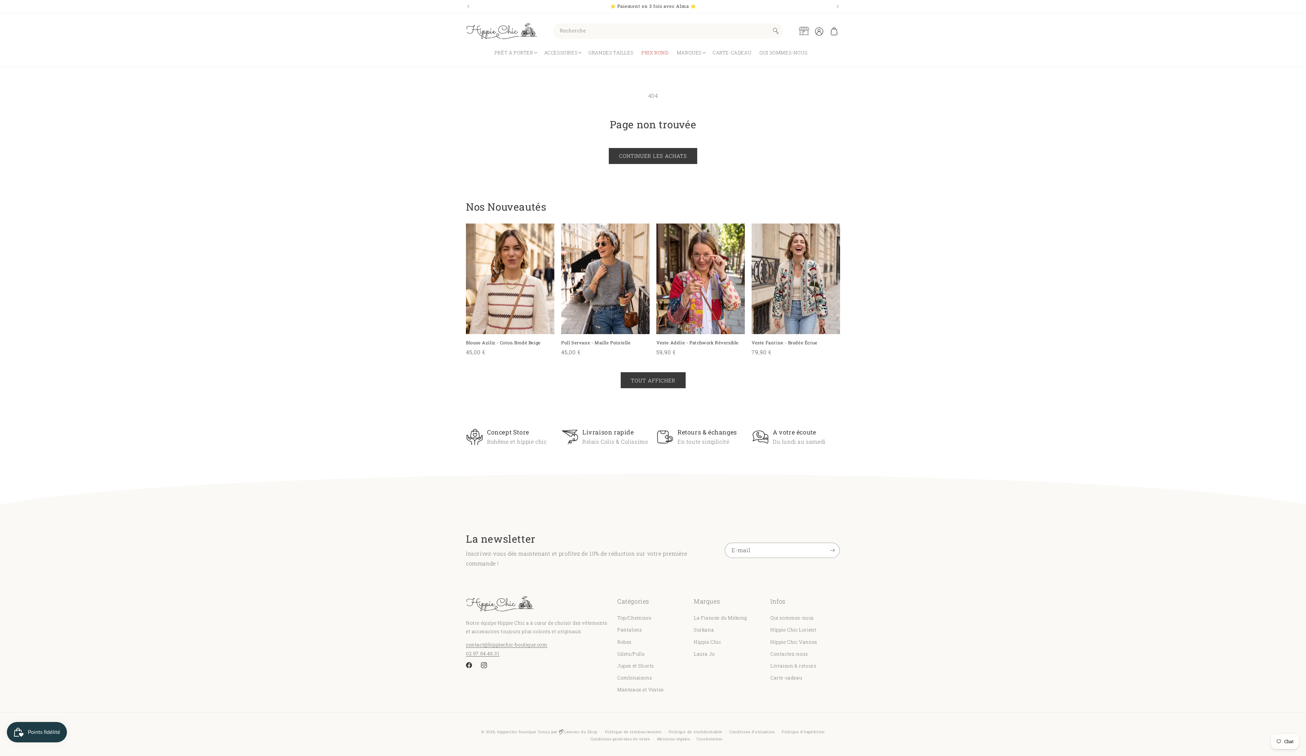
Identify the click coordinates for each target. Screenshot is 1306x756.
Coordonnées (709, 738)
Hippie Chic (707, 641)
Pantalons (629, 629)
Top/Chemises (634, 617)
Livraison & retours (793, 665)
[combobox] (668, 31)
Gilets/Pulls (630, 654)
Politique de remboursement (633, 731)
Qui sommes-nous (792, 617)
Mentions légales (673, 738)
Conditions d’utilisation (752, 731)
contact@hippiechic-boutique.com (507, 644)
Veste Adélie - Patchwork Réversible (697, 343)
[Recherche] (775, 30)
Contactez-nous (789, 654)
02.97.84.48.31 (482, 653)
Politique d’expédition (803, 731)
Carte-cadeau (786, 677)
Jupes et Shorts (635, 665)
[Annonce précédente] (468, 6)
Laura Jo (704, 654)
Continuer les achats (653, 155)
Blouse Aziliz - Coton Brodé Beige (503, 343)
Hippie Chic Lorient (793, 629)
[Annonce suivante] (837, 6)
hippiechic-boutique (516, 731)
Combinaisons (634, 677)
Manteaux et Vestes (640, 689)
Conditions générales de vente (620, 738)
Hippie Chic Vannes (793, 641)
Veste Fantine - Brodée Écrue (785, 343)
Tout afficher (653, 380)
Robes (624, 641)
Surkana (704, 629)
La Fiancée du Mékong (720, 617)
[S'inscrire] (832, 550)
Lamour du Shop (580, 731)
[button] (833, 30)
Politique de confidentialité (696, 731)
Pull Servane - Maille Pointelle (596, 343)
